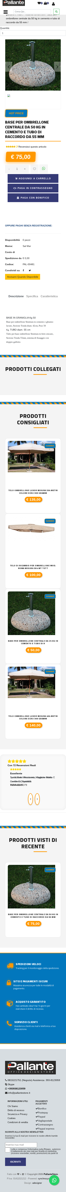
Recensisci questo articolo (32, 146)
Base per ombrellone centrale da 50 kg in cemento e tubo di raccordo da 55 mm (33, 18)
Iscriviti (15, 1161)
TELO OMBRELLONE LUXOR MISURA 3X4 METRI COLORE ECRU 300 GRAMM (33, 491)
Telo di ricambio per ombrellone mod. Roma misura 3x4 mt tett (33, 566)
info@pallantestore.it (19, 1092)
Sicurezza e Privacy (17, 1114)
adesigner (37, 1183)
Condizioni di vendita (18, 1122)
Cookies (12, 1118)
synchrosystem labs (48, 1178)
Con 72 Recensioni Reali (22, 765)
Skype (11, 1084)
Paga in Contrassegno (35, 188)
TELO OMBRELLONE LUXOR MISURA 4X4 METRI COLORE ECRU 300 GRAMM (33, 717)
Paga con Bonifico (34, 198)
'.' (8, 866)
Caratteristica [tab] (49, 296)
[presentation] (30, 799)
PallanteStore (51, 1174)
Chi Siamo (13, 1106)
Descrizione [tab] (16, 296)
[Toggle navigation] (6, 12)
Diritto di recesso (16, 1110)
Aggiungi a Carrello (34, 178)
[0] (39, 3)
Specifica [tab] (32, 296)
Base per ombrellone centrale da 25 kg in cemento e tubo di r (33, 642)
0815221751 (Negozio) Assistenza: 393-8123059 (34, 1080)
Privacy (47, 1149)
